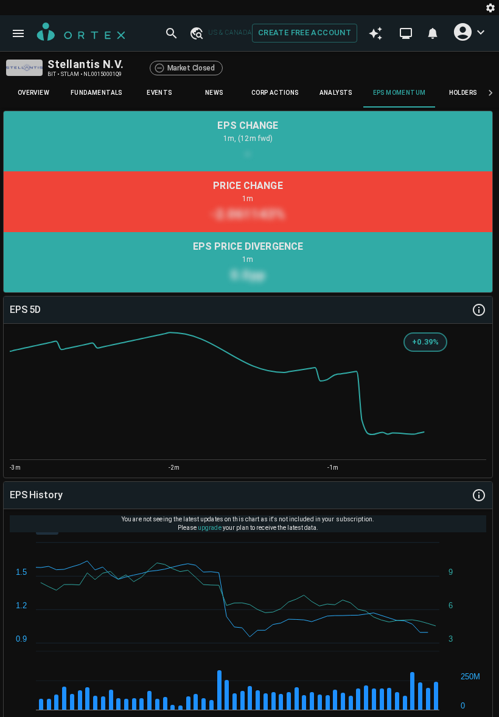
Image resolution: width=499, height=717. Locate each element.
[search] (171, 33)
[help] (479, 310)
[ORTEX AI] (375, 33)
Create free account (304, 32)
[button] (196, 32)
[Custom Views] (406, 33)
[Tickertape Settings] (490, 7)
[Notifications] (432, 33)
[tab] (33, 93)
